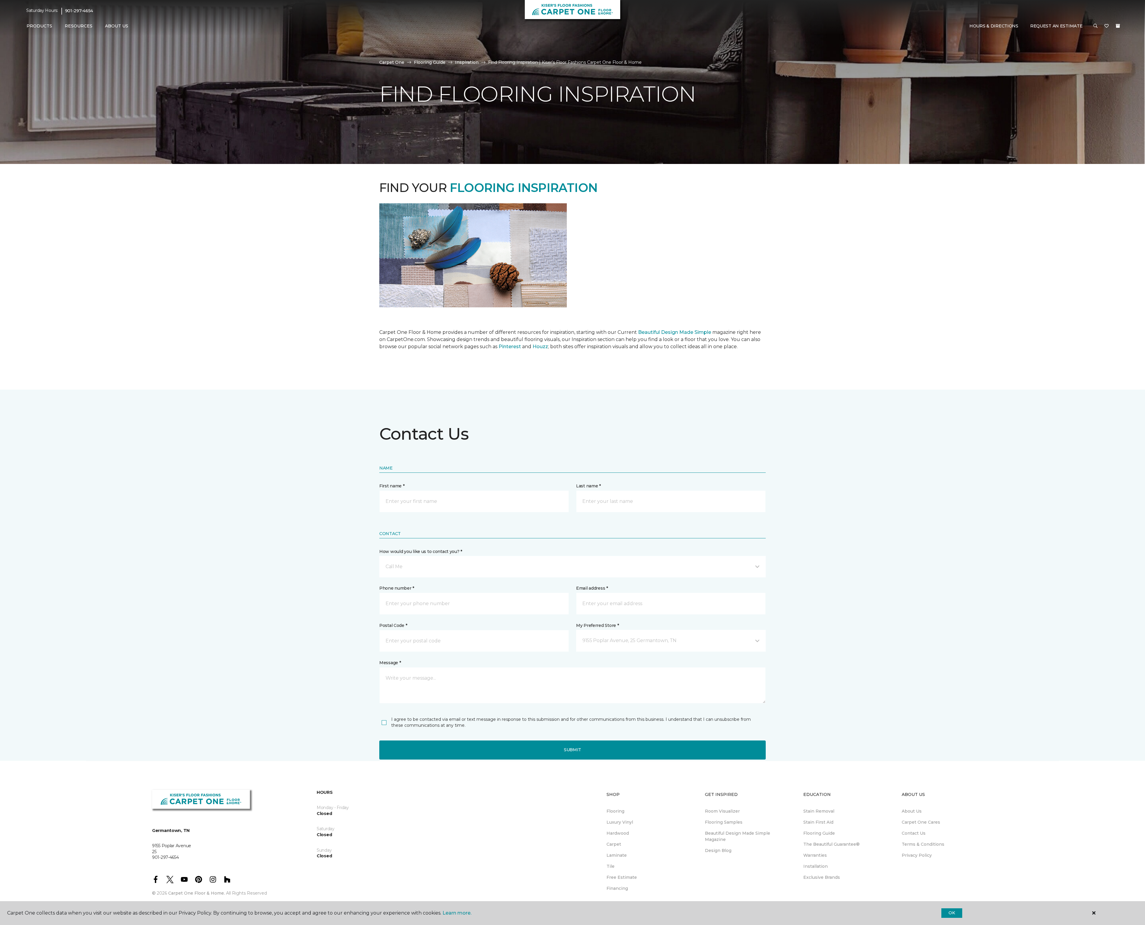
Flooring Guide (429, 62)
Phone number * (396, 588)
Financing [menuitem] (617, 888)
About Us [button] (116, 26)
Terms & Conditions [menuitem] (923, 844)
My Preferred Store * (597, 625)
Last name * (588, 486)
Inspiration (467, 62)
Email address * (592, 588)
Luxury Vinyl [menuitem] (619, 822)
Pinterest (510, 346)
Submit (572, 749)
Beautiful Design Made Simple (674, 332)
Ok (952, 912)
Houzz (540, 346)
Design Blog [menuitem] (718, 850)
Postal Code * (393, 625)
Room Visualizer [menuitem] (722, 811)
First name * (392, 486)
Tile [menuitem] (610, 866)
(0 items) (1118, 26)
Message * (390, 663)
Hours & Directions (993, 26)
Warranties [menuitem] (815, 855)
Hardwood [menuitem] (617, 833)
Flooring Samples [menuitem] (723, 822)
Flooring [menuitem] (615, 811)
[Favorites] (1106, 26)
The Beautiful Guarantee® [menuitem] (831, 844)
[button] (1095, 26)
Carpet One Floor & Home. (196, 893)
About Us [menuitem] (912, 811)
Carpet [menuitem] (613, 844)
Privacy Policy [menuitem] (917, 855)
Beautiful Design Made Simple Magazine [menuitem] (737, 836)
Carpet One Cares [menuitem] (921, 822)
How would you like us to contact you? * (420, 551)
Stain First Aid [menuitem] (818, 822)
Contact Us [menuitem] (914, 833)
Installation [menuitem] (815, 866)
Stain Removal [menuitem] (818, 811)
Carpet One (391, 62)
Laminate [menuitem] (616, 855)
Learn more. (456, 913)
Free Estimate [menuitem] (621, 877)
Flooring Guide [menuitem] (819, 833)
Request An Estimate (1056, 26)
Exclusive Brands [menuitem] (821, 877)
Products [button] (39, 26)
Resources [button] (78, 26)
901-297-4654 (79, 10)
